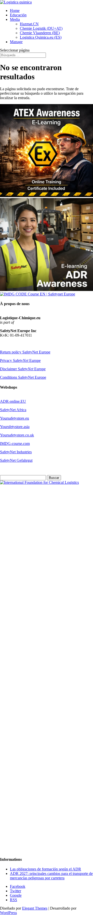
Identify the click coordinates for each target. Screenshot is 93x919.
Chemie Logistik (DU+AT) (41, 28)
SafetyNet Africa (13, 410)
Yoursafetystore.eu (14, 418)
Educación (18, 15)
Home (15, 10)
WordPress (8, 913)
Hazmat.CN (29, 24)
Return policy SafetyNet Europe (25, 352)
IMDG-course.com (15, 443)
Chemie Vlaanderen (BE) (40, 33)
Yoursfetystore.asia (15, 427)
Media (15, 19)
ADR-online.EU (13, 401)
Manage (16, 42)
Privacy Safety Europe (20, 360)
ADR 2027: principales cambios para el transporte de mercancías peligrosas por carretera (51, 875)
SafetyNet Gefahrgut (16, 460)
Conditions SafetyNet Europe (23, 377)
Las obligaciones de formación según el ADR (45, 869)
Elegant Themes (34, 908)
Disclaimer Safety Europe (23, 369)
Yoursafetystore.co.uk (17, 435)
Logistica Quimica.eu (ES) (41, 37)
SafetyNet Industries (16, 452)
